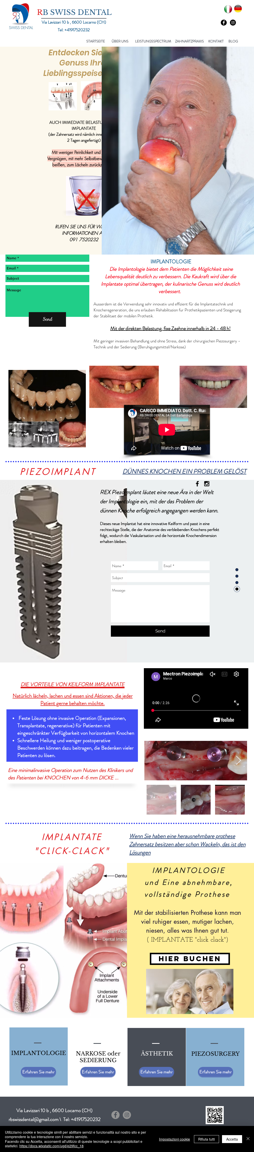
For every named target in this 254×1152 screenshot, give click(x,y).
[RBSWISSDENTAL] (206, 483)
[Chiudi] (248, 1139)
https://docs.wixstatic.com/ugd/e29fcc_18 (51, 1145)
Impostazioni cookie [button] (174, 1139)
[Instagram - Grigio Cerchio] (127, 1115)
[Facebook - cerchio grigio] (115, 1115)
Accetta (232, 1139)
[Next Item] (238, 760)
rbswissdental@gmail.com (34, 1119)
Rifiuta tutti (206, 1139)
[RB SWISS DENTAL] (197, 483)
